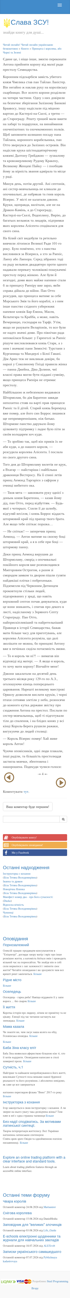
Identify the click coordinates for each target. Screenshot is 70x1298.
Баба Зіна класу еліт (19, 1047)
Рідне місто (12, 979)
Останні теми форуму (26, 1194)
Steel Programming (57, 1281)
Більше (37, 974)
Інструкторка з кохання (16, 873)
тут (26, 791)
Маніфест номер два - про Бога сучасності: (28, 897)
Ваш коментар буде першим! (27, 806)
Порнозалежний (16, 944)
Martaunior (50, 1207)
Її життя (9, 1006)
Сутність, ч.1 (13, 1066)
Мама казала (13, 1026)
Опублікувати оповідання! (27, 845)
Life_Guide (50, 1230)
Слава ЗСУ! (30, 22)
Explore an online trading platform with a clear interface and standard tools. (34, 1159)
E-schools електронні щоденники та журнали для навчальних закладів (31, 1237)
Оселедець (12, 991)
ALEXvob (49, 1245)
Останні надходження (26, 867)
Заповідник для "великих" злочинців (32, 1224)
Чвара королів (14, 1201)
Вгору (35, 1288)
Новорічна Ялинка (14, 889)
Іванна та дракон (13, 881)
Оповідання (15, 938)
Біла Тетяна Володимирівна (20, 877)
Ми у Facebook (20, 852)
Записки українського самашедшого (32, 1251)
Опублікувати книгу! (24, 837)
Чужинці (8, 912)
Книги (25, 48)
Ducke (7, 901)
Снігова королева (17, 1212)
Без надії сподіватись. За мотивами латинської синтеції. (32, 1123)
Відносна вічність (13, 904)
